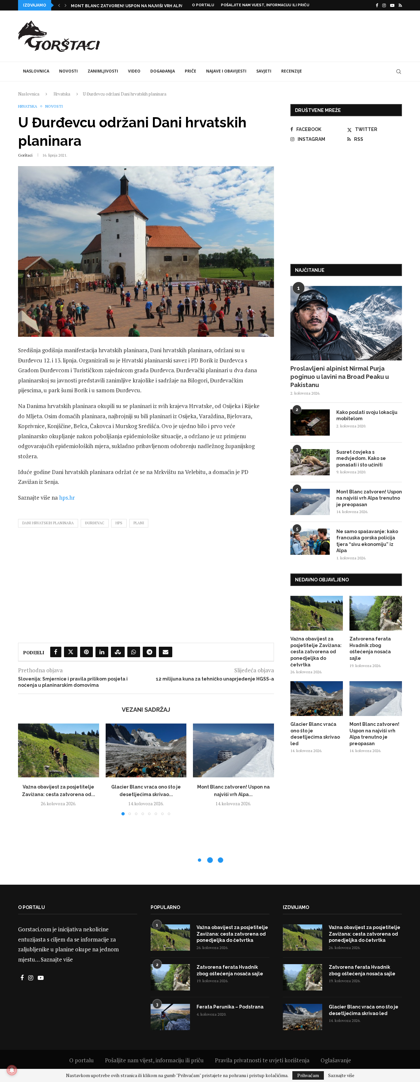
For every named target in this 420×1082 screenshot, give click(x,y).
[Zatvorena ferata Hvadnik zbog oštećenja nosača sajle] (375, 613)
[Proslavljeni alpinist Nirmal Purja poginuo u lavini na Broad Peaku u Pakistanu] (346, 323)
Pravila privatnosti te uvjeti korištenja (262, 1060)
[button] (59, 5)
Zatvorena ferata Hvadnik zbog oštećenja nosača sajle (370, 648)
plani (139, 523)
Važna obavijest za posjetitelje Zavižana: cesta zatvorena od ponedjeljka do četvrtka (316, 651)
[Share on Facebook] (55, 652)
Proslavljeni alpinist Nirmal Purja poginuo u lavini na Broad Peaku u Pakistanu (339, 376)
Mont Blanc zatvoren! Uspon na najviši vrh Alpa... (128, 6)
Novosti (68, 71)
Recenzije (291, 71)
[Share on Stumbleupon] (118, 652)
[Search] (398, 71)
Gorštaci (25, 155)
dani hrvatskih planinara (48, 523)
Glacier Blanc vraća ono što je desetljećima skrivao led (315, 734)
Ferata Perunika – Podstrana (230, 1006)
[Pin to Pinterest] (86, 652)
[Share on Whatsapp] (133, 652)
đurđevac (94, 523)
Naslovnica (36, 71)
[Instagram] (384, 5)
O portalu (203, 5)
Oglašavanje (336, 1060)
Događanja (162, 71)
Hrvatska (61, 94)
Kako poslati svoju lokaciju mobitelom (366, 416)
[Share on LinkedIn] (101, 652)
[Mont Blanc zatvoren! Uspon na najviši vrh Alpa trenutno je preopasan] (233, 750)
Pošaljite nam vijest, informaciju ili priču (265, 5)
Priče (190, 71)
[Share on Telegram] (149, 652)
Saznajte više (57, 959)
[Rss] (400, 5)
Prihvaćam (308, 1075)
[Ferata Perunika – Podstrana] (170, 1017)
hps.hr (67, 497)
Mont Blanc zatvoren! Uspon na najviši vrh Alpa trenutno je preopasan (369, 498)
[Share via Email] (165, 652)
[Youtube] (392, 5)
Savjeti (263, 71)
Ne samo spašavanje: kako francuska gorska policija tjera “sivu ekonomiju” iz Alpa (367, 541)
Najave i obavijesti (226, 71)
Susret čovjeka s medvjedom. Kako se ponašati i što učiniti (361, 458)
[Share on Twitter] (70, 652)
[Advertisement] (282, 35)
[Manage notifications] (12, 1070)
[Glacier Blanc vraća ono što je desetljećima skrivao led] (146, 750)
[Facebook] (377, 5)
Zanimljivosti (103, 71)
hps (119, 523)
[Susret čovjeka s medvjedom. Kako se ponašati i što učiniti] (310, 462)
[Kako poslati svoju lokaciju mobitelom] (310, 422)
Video (134, 71)
